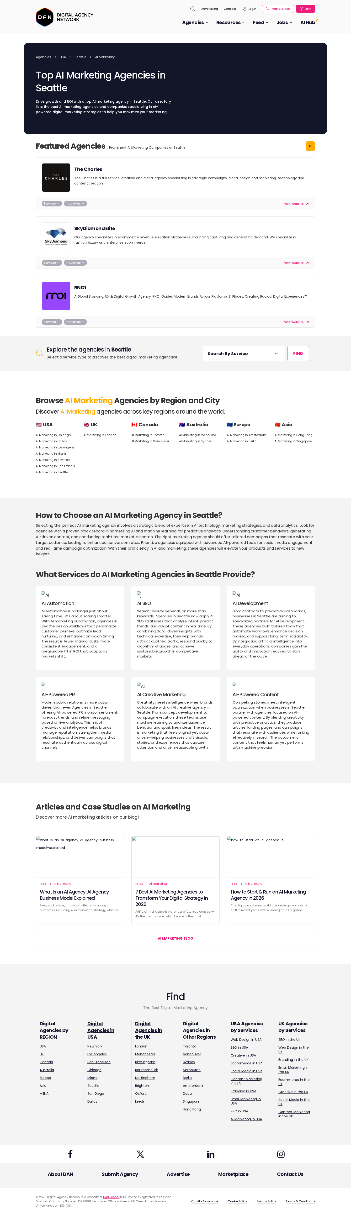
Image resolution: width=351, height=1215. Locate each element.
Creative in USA (243, 1055)
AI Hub (307, 22)
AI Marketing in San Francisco (56, 466)
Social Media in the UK (294, 1101)
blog (44, 884)
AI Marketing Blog (175, 938)
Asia (43, 1085)
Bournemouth (146, 1070)
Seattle (80, 57)
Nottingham (145, 1077)
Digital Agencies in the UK (148, 1030)
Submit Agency (120, 1174)
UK (42, 1054)
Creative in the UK (293, 1091)
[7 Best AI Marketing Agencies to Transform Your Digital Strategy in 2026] (175, 857)
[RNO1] (56, 296)
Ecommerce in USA (246, 1063)
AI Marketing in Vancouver (150, 441)
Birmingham (145, 1062)
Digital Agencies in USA (100, 1030)
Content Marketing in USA (246, 1081)
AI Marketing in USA (246, 1119)
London (141, 1046)
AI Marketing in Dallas (51, 441)
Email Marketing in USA (246, 1101)
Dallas (92, 1101)
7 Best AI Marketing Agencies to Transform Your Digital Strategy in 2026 (171, 898)
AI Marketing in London (100, 435)
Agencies (193, 22)
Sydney (189, 1062)
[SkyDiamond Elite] (56, 236)
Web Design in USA (246, 1039)
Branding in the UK (293, 1059)
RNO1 (80, 287)
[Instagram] (281, 1154)
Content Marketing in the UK (294, 1114)
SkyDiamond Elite (94, 228)
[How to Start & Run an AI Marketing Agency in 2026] (271, 857)
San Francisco (99, 1062)
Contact (230, 9)
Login (252, 9)
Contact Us (290, 1174)
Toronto (189, 1046)
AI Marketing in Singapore (293, 441)
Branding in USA (243, 1091)
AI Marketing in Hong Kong (294, 435)
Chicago (94, 1070)
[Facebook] (70, 1154)
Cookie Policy (237, 1201)
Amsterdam (193, 1085)
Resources (228, 22)
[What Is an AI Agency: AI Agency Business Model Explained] (80, 857)
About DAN (60, 1174)
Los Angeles (97, 1054)
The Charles (88, 169)
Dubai (187, 1093)
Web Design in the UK (293, 1049)
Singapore (191, 1101)
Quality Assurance (204, 1201)
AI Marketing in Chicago (53, 435)
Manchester (145, 1054)
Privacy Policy (266, 1201)
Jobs (282, 22)
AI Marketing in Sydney (195, 441)
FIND (298, 353)
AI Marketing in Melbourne (197, 435)
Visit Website (294, 204)
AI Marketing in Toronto (147, 435)
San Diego (95, 1093)
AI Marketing (62, 884)
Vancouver (192, 1054)
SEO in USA (239, 1047)
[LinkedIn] (211, 1154)
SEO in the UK (289, 1039)
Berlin (187, 1077)
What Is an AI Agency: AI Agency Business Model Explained (74, 895)
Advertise (178, 1174)
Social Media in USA (246, 1071)
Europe (45, 1077)
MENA (44, 1093)
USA (63, 57)
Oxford (141, 1093)
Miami (92, 1077)
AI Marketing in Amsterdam (246, 435)
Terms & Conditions (300, 1201)
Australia (47, 1070)
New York (94, 1046)
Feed (258, 22)
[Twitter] (140, 1154)
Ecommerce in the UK (294, 1081)
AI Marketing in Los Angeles (55, 447)
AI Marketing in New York (53, 460)
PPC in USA (239, 1111)
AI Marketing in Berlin (241, 441)
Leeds (140, 1101)
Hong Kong (192, 1109)
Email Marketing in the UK (293, 1069)
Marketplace (281, 9)
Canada (46, 1062)
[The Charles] (56, 177)
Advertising (209, 9)
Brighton (142, 1085)
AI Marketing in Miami (51, 454)
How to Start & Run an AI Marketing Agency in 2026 (268, 895)
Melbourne (192, 1070)
